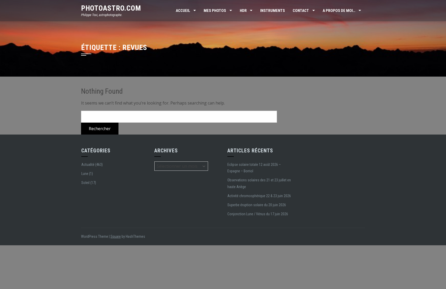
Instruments (272, 10)
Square (115, 236)
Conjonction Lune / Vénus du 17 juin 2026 (257, 214)
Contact (301, 10)
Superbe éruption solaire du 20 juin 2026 (256, 205)
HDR (243, 10)
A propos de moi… (339, 10)
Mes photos (215, 10)
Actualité (87, 164)
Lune (84, 174)
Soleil (85, 183)
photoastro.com (111, 8)
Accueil (183, 10)
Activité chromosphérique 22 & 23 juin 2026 (259, 196)
